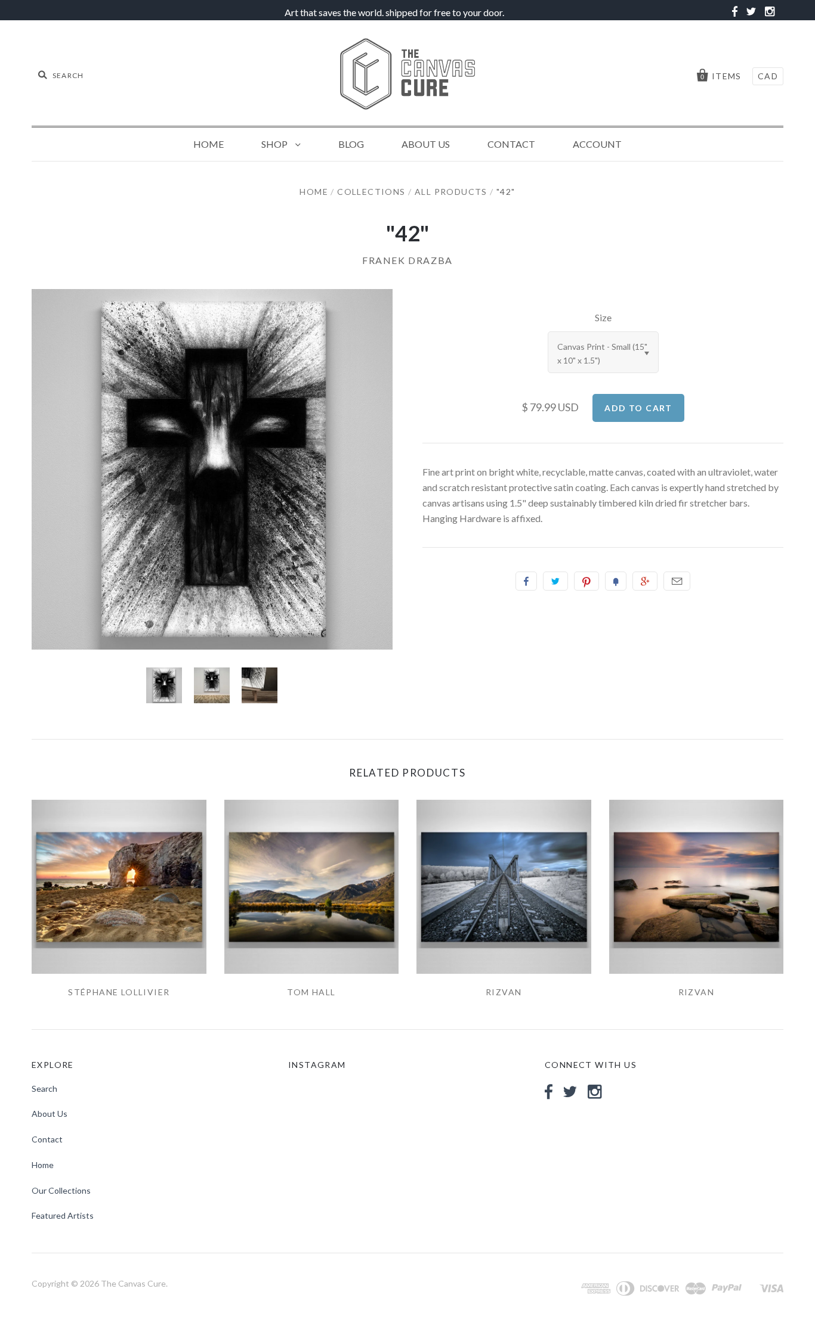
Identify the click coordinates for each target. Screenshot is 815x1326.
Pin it (586, 581)
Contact (511, 144)
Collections (371, 192)
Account (597, 144)
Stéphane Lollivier (118, 992)
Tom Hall (311, 992)
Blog (351, 144)
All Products (451, 192)
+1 (644, 581)
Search (44, 1088)
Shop (275, 144)
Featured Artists (63, 1215)
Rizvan (503, 992)
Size (603, 317)
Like (526, 581)
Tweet (555, 581)
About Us (426, 144)
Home (208, 144)
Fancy (615, 581)
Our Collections (61, 1190)
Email (676, 581)
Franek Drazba (407, 260)
